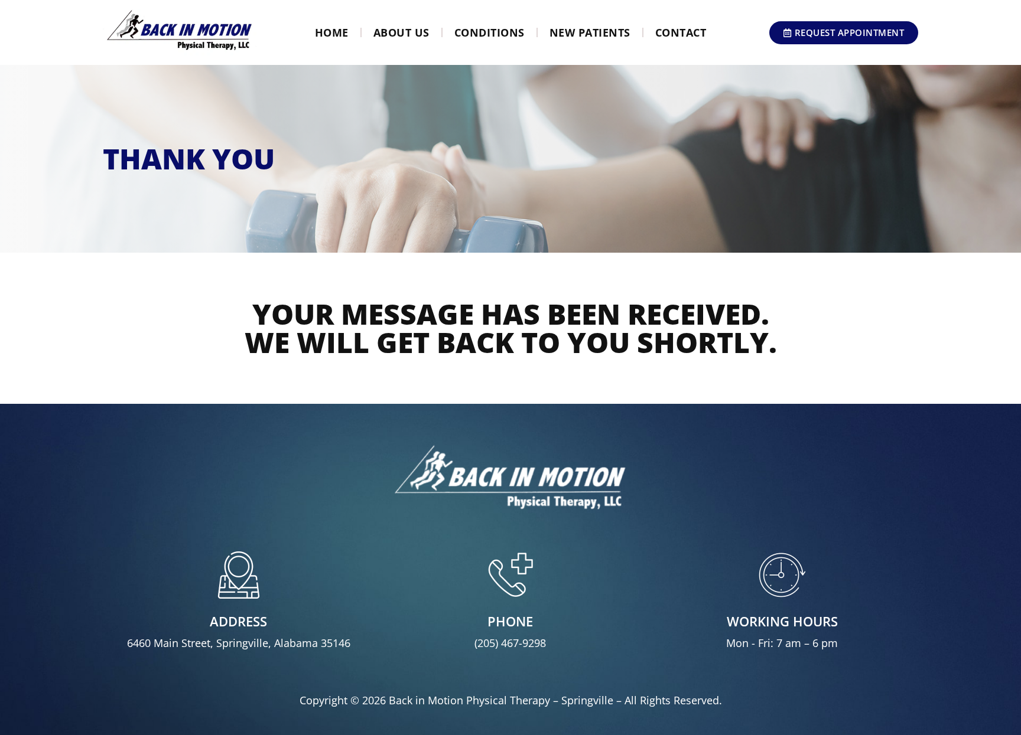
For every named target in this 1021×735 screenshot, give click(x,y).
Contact (681, 32)
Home (332, 32)
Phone (510, 621)
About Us (401, 32)
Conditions (489, 32)
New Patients (589, 32)
